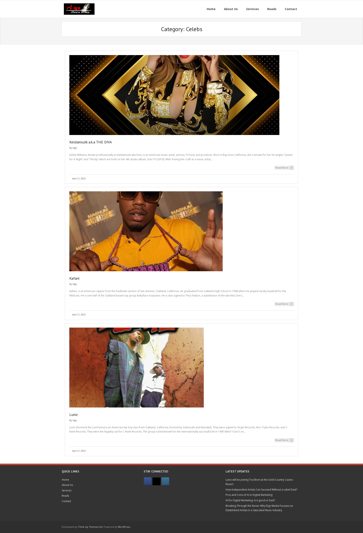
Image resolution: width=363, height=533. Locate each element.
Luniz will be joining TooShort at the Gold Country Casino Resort (259, 482)
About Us (67, 485)
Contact (66, 501)
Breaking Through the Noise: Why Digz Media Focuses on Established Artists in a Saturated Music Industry (259, 508)
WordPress (124, 526)
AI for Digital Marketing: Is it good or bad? (250, 500)
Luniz (73, 414)
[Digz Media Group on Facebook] (148, 481)
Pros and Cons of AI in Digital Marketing (249, 495)
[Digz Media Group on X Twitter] (156, 481)
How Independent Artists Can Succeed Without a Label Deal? (261, 489)
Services (66, 490)
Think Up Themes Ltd (90, 526)
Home (65, 479)
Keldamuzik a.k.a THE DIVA (90, 142)
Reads (65, 495)
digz (74, 147)
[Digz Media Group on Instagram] (165, 481)
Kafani (74, 278)
